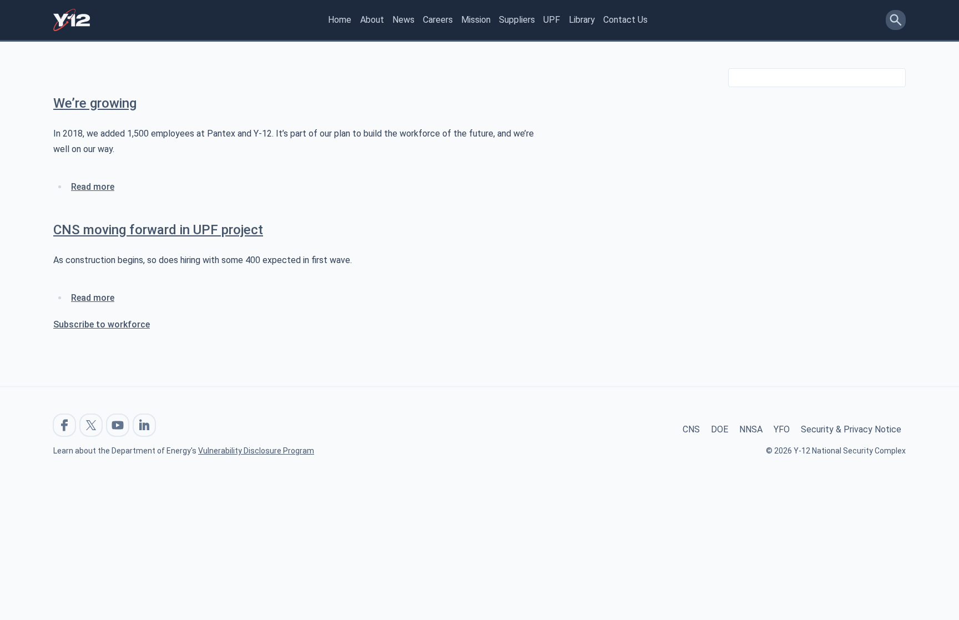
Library (582, 19)
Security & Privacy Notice (851, 429)
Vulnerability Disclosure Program (256, 450)
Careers (438, 19)
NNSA (751, 429)
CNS (691, 429)
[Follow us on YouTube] (118, 425)
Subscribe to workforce (101, 324)
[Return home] (71, 20)
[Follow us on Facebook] (64, 425)
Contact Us (625, 19)
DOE (719, 429)
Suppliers (517, 19)
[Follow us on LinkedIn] (144, 425)
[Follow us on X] (91, 425)
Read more (92, 187)
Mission (476, 19)
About (372, 19)
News (403, 19)
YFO (782, 429)
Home (339, 19)
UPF (551, 19)
